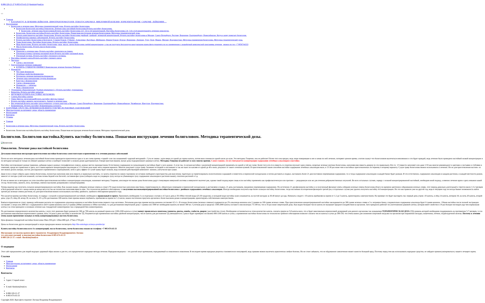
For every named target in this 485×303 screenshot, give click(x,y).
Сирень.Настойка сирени (22, 97)
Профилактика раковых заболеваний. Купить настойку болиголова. (45, 38)
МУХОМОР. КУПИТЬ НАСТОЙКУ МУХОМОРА (33, 94)
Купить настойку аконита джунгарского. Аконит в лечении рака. (39, 101)
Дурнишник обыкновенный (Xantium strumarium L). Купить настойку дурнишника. (47, 90)
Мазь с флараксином (25, 87)
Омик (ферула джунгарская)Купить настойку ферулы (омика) (37, 99)
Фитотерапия (12, 24)
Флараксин (16, 69)
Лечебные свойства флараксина (30, 74)
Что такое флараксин (25, 72)
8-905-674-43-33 (22, 4)
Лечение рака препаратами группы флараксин (36, 78)
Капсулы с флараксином (26, 81)
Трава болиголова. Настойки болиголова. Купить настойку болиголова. (47, 42)
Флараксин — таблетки (26, 85)
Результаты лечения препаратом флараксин (34, 76)
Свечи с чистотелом (24, 63)
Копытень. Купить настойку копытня (27, 92)
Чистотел (15, 60)
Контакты (10, 115)
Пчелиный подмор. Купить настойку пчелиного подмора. (41, 56)
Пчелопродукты (18, 49)
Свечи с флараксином (25, 83)
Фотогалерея (11, 112)
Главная (9, 19)
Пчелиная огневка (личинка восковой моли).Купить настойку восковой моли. (50, 53)
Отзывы (9, 117)
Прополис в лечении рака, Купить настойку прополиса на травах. (44, 51)
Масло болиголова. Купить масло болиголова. (36, 47)
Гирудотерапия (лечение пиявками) (26, 65)
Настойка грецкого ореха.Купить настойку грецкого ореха (36, 58)
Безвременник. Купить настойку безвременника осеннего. (36, 106)
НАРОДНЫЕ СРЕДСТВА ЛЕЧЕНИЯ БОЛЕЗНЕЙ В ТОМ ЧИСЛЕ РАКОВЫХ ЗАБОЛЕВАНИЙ (48, 108)
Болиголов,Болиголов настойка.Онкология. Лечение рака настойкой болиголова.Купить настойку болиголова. (64, 28)
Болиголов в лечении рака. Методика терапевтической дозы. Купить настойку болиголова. (50, 26)
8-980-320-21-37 (8, 4)
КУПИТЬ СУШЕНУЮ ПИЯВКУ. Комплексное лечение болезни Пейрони (48, 67)
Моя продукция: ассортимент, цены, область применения (31, 110)
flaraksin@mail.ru (36, 4)
